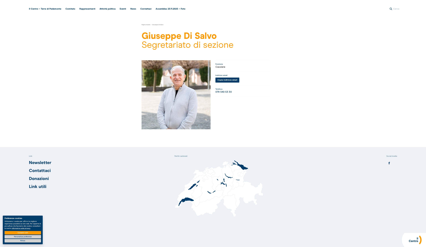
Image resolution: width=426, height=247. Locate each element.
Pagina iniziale (146, 24)
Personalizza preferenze (23, 237)
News (133, 9)
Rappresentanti (87, 9)
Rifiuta (22, 241)
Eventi (123, 9)
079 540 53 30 (223, 92)
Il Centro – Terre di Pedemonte (45, 9)
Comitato (70, 9)
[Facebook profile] (389, 163)
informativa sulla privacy (21, 228)
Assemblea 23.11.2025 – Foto (170, 9)
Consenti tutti (23, 233)
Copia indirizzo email (227, 80)
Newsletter (40, 163)
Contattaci (145, 9)
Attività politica (107, 9)
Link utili (37, 187)
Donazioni (39, 179)
